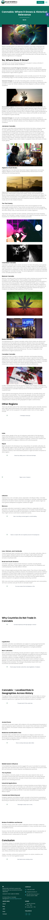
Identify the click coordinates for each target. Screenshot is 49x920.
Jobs (4, 909)
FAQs (4, 911)
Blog (4, 906)
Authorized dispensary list (15, 898)
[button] (47, 14)
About (4, 904)
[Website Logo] (9, 2)
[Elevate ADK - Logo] (7, 887)
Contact (5, 914)
